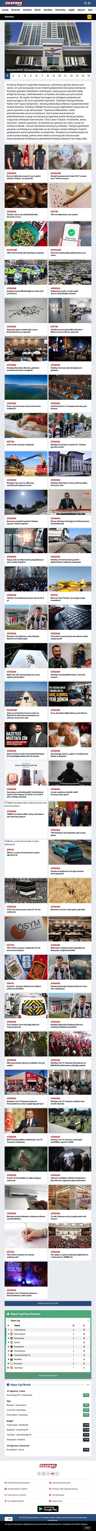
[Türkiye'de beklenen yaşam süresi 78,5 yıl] (26, 578)
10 (59, 76)
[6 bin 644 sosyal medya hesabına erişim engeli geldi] (69, 617)
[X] (44, 1474)
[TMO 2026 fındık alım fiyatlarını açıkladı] (26, 233)
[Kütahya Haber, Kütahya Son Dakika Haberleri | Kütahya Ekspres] (14, 3)
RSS (9, 1519)
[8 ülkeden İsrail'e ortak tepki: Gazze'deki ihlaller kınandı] (69, 272)
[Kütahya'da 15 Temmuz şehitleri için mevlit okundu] (69, 1082)
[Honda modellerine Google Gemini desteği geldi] (69, 852)
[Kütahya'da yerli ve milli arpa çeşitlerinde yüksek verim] (26, 463)
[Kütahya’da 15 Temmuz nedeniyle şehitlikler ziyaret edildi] (69, 1120)
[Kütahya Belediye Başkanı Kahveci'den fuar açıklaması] (69, 967)
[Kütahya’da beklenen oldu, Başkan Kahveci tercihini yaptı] (26, 617)
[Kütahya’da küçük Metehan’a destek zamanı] (69, 655)
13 (77, 76)
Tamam (87, 1528)
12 (71, 76)
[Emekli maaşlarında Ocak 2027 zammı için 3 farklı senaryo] (69, 157)
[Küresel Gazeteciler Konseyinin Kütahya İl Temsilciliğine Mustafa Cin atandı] (26, 734)
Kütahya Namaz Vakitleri (18, 1489)
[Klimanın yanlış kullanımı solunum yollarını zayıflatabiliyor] (26, 1197)
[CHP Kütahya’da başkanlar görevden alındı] (69, 813)
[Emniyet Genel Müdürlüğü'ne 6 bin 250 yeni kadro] (26, 272)
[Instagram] (48, 1474)
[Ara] (85, 3)
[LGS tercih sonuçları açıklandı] (26, 425)
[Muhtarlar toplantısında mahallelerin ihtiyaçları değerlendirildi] (69, 928)
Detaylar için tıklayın (48, 1376)
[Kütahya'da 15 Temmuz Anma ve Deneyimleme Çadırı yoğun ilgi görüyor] (26, 1082)
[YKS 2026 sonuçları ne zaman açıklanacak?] (26, 1235)
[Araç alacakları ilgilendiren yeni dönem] (69, 694)
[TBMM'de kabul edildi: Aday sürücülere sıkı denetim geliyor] (26, 804)
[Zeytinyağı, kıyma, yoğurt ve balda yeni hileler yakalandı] (69, 734)
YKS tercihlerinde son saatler (64, 215)
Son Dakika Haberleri (15, 1501)
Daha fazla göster (48, 1303)
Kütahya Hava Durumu (61, 1483)
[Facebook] (39, 1474)
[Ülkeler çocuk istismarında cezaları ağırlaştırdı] (26, 843)
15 (88, 76)
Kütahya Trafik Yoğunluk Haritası (65, 1489)
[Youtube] (52, 1474)
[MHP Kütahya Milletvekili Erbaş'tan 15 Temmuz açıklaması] (26, 1120)
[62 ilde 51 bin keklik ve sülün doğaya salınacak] (26, 1159)
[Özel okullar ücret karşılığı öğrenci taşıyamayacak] (26, 1005)
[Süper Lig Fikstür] (88, 1385)
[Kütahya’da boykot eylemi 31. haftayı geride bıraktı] (69, 425)
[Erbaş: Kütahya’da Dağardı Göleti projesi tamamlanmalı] (69, 502)
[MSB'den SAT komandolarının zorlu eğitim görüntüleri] (26, 655)
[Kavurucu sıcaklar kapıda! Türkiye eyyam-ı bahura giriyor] (26, 502)
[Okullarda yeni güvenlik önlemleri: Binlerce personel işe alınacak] (69, 310)
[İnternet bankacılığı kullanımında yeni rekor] (69, 233)
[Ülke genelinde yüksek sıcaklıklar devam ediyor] (26, 1043)
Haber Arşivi (57, 1501)
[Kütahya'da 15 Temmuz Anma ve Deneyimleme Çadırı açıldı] (26, 1274)
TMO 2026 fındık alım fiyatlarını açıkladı (25, 253)
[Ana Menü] (89, 3)
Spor (90, 10)
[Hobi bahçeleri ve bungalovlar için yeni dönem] (69, 387)
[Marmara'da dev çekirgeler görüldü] (69, 890)
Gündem (27, 10)
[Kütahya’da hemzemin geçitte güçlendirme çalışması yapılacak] (69, 540)
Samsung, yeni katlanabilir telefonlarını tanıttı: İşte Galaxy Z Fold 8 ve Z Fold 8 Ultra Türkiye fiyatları (25, 794)
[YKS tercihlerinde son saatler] (69, 195)
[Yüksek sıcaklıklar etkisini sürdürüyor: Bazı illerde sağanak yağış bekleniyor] (69, 1159)
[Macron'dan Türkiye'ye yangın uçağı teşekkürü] (69, 578)
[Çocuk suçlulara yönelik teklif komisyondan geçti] (69, 773)
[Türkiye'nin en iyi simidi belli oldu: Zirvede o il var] (26, 195)
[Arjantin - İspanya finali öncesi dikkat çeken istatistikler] (26, 967)
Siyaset (81, 10)
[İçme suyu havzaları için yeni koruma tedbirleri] (26, 387)
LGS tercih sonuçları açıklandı (20, 445)
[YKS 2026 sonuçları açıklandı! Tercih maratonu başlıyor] (26, 928)
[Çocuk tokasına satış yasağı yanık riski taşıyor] (69, 1197)
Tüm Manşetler (58, 1495)
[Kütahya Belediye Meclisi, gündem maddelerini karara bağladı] (26, 348)
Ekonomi (15, 10)
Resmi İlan (60, 10)
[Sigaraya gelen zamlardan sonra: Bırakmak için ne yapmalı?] (26, 310)
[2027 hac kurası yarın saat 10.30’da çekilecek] (26, 890)
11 (65, 76)
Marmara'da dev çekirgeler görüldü (68, 910)
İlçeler (38, 10)
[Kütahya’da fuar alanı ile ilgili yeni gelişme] (69, 348)
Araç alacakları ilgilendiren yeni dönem (69, 713)
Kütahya (48, 10)
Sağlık (71, 10)
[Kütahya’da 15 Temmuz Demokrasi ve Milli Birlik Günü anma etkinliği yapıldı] (69, 1043)
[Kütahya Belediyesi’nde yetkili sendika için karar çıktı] (69, 463)
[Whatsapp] (57, 1474)
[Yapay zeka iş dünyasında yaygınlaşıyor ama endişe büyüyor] (26, 540)
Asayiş (5, 10)
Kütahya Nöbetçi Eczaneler (19, 1483)
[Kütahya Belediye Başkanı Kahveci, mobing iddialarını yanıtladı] (69, 1005)
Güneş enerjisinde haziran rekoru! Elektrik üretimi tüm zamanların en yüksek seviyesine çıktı (23, 715)
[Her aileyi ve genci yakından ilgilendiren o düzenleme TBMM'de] (69, 1235)
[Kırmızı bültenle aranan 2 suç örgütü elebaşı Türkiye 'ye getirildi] (26, 157)
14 (83, 76)
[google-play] (48, 1509)
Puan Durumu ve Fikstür (17, 1495)
